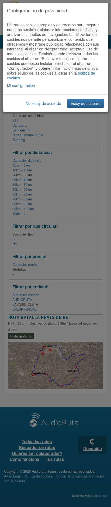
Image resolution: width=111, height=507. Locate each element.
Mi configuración (21, 85)
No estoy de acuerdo (43, 103)
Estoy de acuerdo (85, 103)
